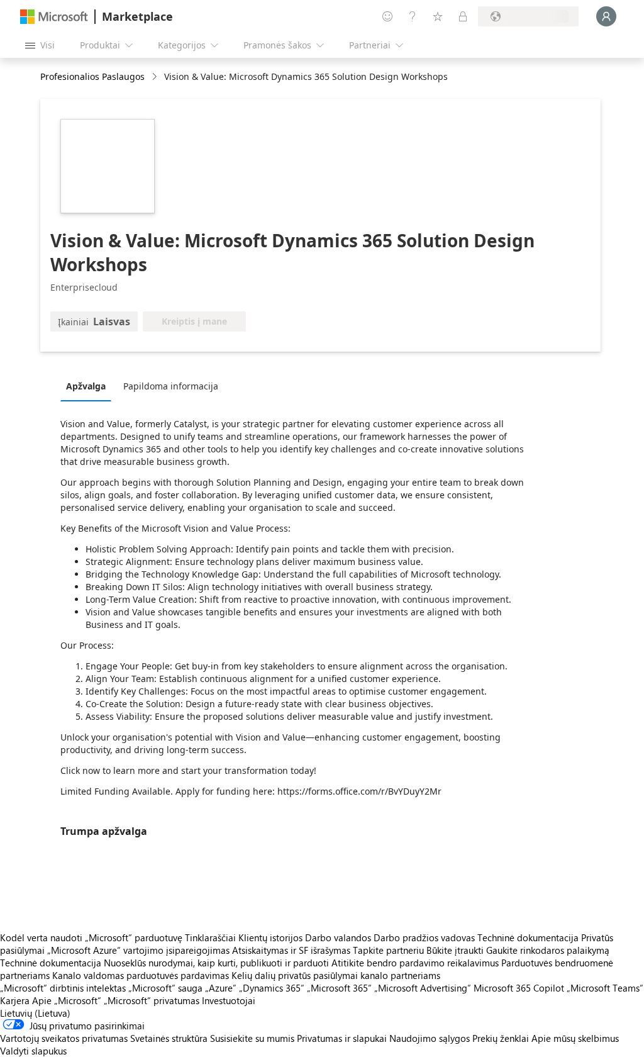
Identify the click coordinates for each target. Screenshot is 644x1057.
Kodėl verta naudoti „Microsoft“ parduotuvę (91, 937)
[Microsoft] (54, 16)
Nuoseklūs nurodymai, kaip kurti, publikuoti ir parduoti (216, 962)
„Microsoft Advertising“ (422, 988)
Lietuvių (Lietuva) (35, 1013)
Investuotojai (228, 1000)
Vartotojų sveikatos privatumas (64, 1038)
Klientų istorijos (270, 937)
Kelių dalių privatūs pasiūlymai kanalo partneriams (335, 975)
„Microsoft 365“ (339, 988)
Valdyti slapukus (33, 1050)
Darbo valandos (338, 937)
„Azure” (220, 988)
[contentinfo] (155, 77)
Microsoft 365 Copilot (519, 988)
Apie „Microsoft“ (66, 1000)
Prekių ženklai (500, 1038)
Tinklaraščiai (210, 937)
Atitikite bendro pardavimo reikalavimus (415, 962)
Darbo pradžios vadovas (424, 937)
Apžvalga (86, 386)
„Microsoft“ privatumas (151, 1000)
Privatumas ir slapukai (342, 1038)
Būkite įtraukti (455, 950)
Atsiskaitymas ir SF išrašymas (291, 950)
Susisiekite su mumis (252, 1038)
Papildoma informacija (170, 386)
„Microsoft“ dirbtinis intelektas (63, 988)
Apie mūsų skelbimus (575, 1038)
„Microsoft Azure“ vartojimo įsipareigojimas (139, 950)
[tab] (89, 386)
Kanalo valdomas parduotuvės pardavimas (140, 975)
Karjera (15, 1000)
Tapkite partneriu (388, 950)
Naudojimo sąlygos (429, 1038)
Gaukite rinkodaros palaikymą (547, 950)
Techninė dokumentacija (528, 937)
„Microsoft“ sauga (165, 988)
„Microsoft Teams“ (605, 988)
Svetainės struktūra (169, 1038)
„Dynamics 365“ (271, 988)
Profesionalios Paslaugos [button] (92, 76)
